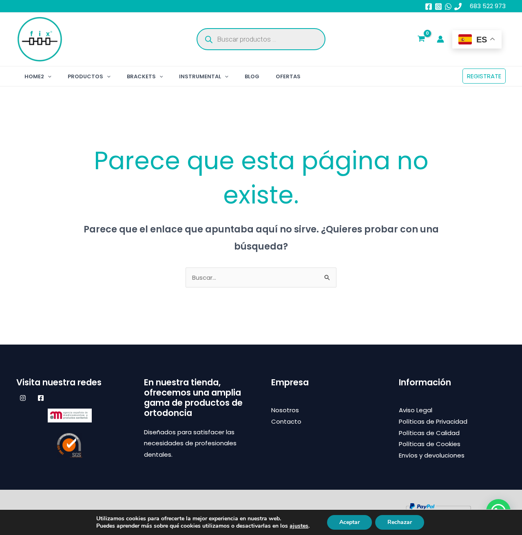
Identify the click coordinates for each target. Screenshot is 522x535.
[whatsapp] (448, 6)
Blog (252, 76)
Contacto (286, 421)
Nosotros (285, 410)
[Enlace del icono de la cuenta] (440, 39)
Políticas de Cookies (429, 444)
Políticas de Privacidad (433, 421)
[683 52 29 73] (458, 6)
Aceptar (349, 522)
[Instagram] (438, 6)
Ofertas (288, 76)
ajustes (299, 526)
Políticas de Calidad (429, 433)
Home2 (34, 76)
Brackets (141, 76)
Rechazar (399, 522)
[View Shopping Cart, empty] (421, 39)
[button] (47, 76)
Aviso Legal (415, 410)
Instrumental (200, 76)
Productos (85, 76)
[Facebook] (428, 6)
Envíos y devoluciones (431, 455)
